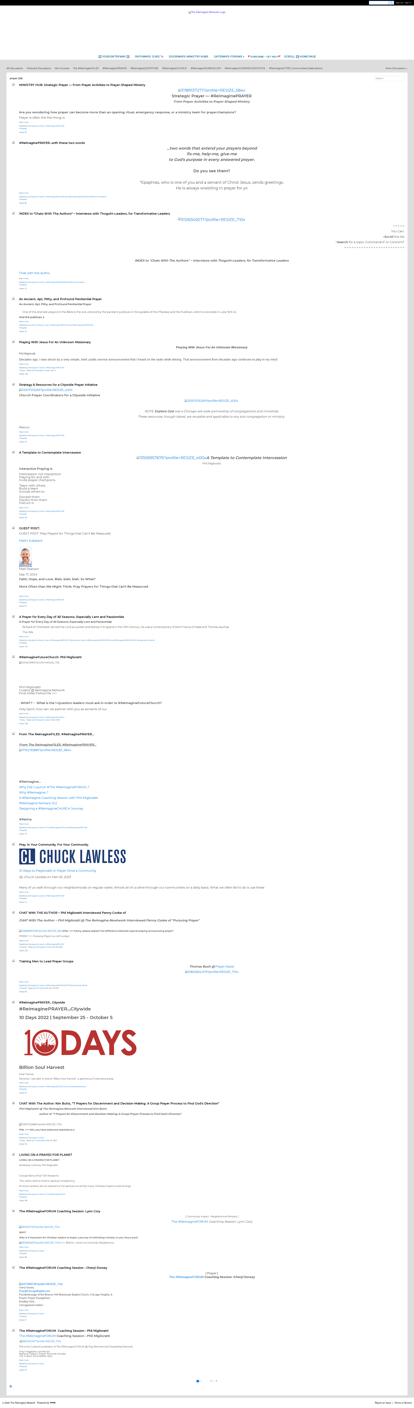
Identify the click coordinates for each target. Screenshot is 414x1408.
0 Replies (23, 129)
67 (26, 606)
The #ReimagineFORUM (189, 1221)
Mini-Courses (62, 68)
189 (26, 1201)
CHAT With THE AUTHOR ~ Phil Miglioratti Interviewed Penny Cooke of (72, 913)
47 (26, 1320)
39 (26, 132)
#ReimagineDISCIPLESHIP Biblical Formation (88, 197)
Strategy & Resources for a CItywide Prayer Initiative (58, 385)
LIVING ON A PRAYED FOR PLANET (45, 1155)
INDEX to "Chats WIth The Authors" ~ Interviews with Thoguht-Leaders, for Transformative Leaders (94, 213)
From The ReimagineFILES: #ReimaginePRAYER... (56, 734)
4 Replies (23, 1316)
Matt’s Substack (31, 540)
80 (26, 203)
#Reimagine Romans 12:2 (38, 803)
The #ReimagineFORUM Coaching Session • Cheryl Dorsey (63, 1268)
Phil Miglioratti (42, 988)
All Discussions (14, 68)
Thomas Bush (40, 1140)
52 (26, 288)
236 (26, 951)
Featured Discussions (39, 68)
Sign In (408, 2)
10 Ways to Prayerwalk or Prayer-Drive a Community (57, 871)
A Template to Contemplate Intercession (50, 452)
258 (26, 724)
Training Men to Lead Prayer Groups (46, 961)
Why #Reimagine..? (33, 792)
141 (26, 902)
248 (26, 374)
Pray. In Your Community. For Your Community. (54, 844)
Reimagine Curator (36, 126)
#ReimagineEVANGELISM (206, 68)
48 (26, 518)
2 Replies (23, 947)
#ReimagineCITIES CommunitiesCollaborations (295, 68)
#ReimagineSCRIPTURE (144, 68)
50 (26, 1093)
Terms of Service (403, 1402)
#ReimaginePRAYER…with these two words (52, 143)
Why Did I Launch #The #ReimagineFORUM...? (54, 787)
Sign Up (399, 2)
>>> (54, 693)
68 (26, 992)
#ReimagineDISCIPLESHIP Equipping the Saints (134, 640)
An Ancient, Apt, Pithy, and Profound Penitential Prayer (60, 299)
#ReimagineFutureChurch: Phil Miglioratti (50, 657)
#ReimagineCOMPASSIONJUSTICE (245, 68)
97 (26, 1370)
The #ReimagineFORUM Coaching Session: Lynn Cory (59, 1211)
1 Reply (22, 370)
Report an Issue (383, 1402)
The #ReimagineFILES (86, 68)
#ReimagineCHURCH (174, 68)
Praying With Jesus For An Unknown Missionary (55, 342)
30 (26, 442)
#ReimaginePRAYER (115, 68)
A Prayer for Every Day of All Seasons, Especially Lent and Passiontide (71, 617)
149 (26, 647)
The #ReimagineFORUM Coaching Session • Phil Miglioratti (63, 1331)
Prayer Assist (224, 966)
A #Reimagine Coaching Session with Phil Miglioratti (58, 798)
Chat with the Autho (34, 273)
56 (26, 331)
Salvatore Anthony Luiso (38, 325)
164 (26, 1144)
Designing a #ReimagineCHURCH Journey (51, 808)
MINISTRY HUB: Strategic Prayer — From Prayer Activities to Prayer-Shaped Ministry (83, 85)
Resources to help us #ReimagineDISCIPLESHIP (90, 640)
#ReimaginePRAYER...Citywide (42, 1002)
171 (26, 834)
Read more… (24, 122)
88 (26, 1257)
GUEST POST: (29, 528)
